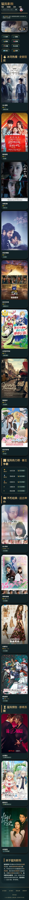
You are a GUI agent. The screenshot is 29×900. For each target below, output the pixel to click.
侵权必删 (18, 890)
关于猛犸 (4, 890)
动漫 (20, 7)
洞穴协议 (14, 895)
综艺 (14, 7)
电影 (2, 7)
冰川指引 (11, 890)
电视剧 (9, 7)
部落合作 (25, 890)
